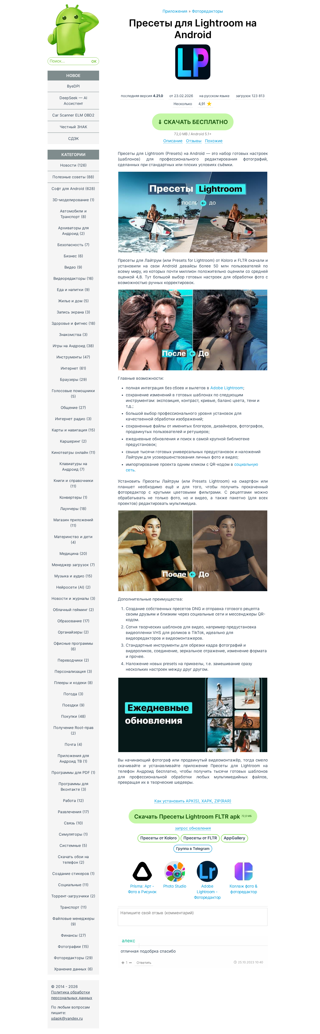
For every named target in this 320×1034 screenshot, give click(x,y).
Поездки (70, 705)
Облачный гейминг (70, 609)
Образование (69, 621)
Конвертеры (71, 497)
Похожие (214, 140)
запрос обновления (193, 828)
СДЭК (73, 138)
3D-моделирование (70, 199)
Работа (69, 800)
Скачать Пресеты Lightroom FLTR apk (193, 816)
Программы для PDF (71, 772)
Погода (70, 694)
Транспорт (69, 907)
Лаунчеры (69, 508)
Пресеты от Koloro (158, 838)
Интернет (69, 368)
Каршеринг (70, 441)
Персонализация (70, 671)
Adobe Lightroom (226, 388)
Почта (70, 744)
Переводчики (70, 660)
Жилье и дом (70, 301)
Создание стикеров (70, 873)
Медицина (69, 553)
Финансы (69, 935)
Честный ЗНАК (73, 126)
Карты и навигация (69, 430)
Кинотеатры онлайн (70, 452)
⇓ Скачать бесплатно (193, 122)
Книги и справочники (73, 480)
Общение (69, 407)
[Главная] (73, 54)
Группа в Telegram (192, 848)
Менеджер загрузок (70, 564)
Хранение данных (70, 969)
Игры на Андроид (69, 345)
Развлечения (69, 811)
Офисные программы (73, 643)
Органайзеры (70, 632)
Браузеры (69, 379)
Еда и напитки (70, 289)
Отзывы (193, 140)
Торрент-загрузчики (70, 896)
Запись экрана (70, 312)
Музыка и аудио (69, 576)
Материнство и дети (73, 536)
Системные (70, 845)
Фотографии (69, 946)
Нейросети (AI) (70, 587)
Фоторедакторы (69, 957)
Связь (69, 823)
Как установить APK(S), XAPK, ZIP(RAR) (192, 801)
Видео (70, 267)
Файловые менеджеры (73, 918)
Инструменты (69, 357)
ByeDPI (73, 86)
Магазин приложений (73, 519)
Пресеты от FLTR (200, 838)
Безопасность (70, 244)
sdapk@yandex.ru (67, 1018)
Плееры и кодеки (70, 682)
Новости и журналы (70, 598)
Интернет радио (70, 418)
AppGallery (234, 838)
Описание (172, 140)
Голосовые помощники (73, 390)
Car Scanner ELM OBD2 (73, 115)
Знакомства (70, 334)
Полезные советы (69, 177)
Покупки (69, 716)
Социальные (69, 884)
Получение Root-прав (73, 727)
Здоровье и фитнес (69, 323)
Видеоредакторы (69, 278)
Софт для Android (68, 188)
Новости (68, 165)
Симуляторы (70, 834)
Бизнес (70, 256)
